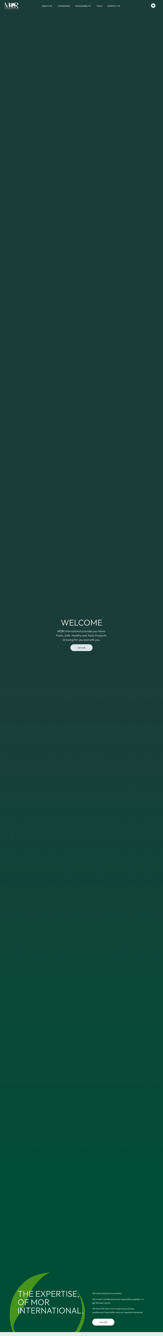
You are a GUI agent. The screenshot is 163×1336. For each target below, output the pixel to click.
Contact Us (113, 6)
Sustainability (83, 6)
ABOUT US (47, 6)
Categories (63, 6)
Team (99, 6)
